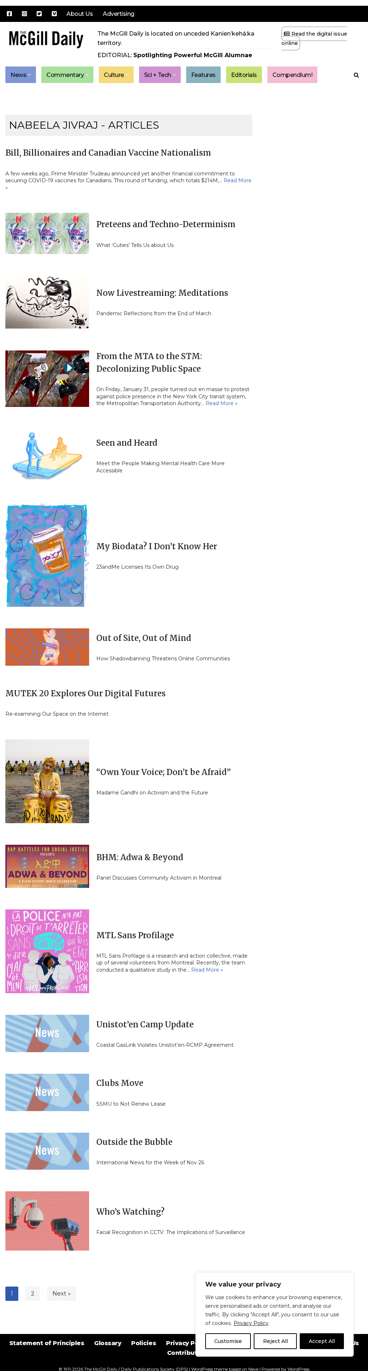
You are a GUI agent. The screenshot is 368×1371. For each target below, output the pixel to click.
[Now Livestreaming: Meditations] (47, 302)
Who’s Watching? (130, 1212)
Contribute (184, 1352)
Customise (228, 1341)
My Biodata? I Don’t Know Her (156, 546)
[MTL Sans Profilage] (47, 951)
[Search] (356, 75)
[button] (29, 74)
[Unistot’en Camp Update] (47, 1033)
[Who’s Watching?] (47, 1221)
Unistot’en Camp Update (145, 1024)
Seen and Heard (126, 443)
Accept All (322, 1341)
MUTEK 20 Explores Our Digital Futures (85, 693)
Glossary (107, 1343)
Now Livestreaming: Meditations (162, 293)
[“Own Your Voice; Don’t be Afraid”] (47, 781)
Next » (61, 1293)
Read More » (222, 403)
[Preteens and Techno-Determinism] (47, 233)
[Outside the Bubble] (47, 1151)
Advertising (118, 13)
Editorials (244, 75)
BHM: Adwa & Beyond (139, 857)
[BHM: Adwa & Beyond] (47, 866)
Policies (143, 1343)
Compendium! (292, 75)
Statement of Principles (46, 1343)
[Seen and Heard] (47, 455)
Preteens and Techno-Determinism (165, 224)
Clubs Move (119, 1083)
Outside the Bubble (134, 1142)
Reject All (275, 1341)
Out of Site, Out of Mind (143, 638)
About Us (79, 13)
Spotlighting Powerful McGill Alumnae (192, 55)
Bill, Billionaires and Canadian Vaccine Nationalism (108, 153)
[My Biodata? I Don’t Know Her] (47, 555)
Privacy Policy (251, 1323)
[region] (275, 1315)
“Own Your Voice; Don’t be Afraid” (163, 772)
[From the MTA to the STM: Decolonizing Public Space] (47, 378)
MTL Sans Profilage (135, 935)
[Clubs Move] (47, 1092)
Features (203, 75)
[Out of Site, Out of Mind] (47, 647)
